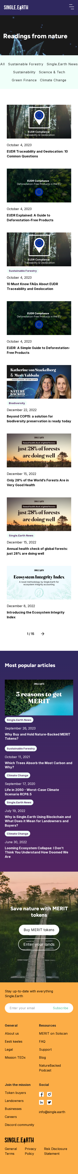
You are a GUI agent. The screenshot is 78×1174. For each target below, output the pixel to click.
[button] (71, 7)
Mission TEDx (15, 1057)
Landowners (14, 1101)
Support (45, 1049)
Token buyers (15, 1093)
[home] (16, 8)
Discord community (19, 1125)
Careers (11, 1117)
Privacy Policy (30, 1151)
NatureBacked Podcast (50, 1067)
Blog (42, 1057)
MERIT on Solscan (53, 1033)
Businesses (13, 1109)
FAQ (42, 1041)
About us (12, 1033)
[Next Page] (42, 634)
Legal (9, 1049)
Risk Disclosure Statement (55, 1151)
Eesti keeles (13, 1041)
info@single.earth (52, 1112)
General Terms (11, 1151)
